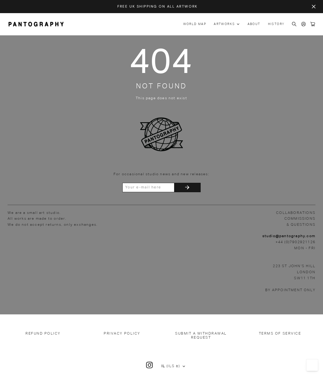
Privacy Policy (122, 333)
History (276, 24)
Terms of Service (280, 333)
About (254, 24)
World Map (194, 24)
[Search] (294, 24)
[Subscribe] (187, 187)
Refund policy (43, 333)
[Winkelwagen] (312, 24)
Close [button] (313, 6)
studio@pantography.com (288, 236)
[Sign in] (303, 24)
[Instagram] (149, 365)
